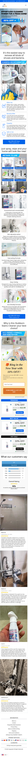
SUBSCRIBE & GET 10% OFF (14, 391)
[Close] (25, 362)
